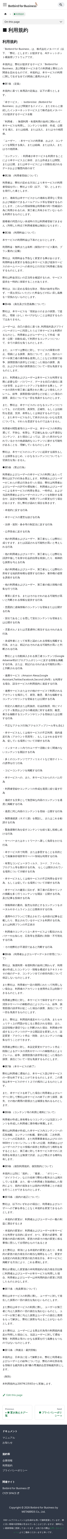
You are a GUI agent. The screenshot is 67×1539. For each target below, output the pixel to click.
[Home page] (5, 14)
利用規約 (7, 1465)
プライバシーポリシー (14, 1470)
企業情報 (7, 1460)
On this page (12, 21)
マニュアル (8, 1437)
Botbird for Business (14, 1488)
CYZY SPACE (9, 1493)
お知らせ (7, 1442)
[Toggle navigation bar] (4, 4)
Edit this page (14, 1395)
